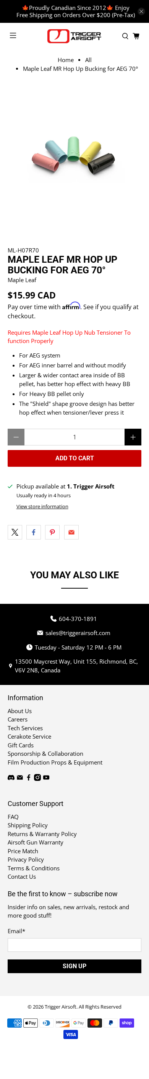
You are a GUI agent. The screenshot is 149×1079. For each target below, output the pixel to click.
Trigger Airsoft (60, 1007)
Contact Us (22, 876)
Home (66, 60)
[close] (141, 11)
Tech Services (25, 728)
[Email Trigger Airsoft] (19, 778)
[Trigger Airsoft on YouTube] (46, 778)
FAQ (13, 816)
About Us (20, 711)
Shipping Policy (28, 825)
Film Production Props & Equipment (55, 762)
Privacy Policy (26, 859)
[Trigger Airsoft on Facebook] (28, 778)
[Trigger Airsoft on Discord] (11, 778)
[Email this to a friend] (71, 532)
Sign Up (74, 966)
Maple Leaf (22, 280)
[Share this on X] (15, 532)
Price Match (23, 851)
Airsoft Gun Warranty (35, 842)
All (88, 60)
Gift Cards (21, 745)
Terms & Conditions (34, 868)
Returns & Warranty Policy (42, 834)
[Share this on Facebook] (33, 532)
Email (16, 931)
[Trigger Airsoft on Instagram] (37, 778)
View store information (42, 506)
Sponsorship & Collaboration (45, 753)
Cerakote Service (29, 736)
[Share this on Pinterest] (52, 532)
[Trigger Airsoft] (74, 36)
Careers (18, 719)
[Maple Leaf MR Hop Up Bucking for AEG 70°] (75, 156)
